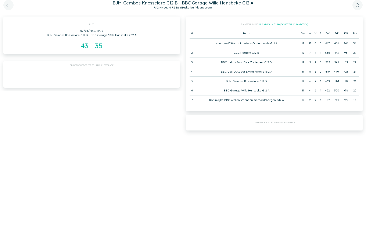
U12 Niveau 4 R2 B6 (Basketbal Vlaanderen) (283, 24)
